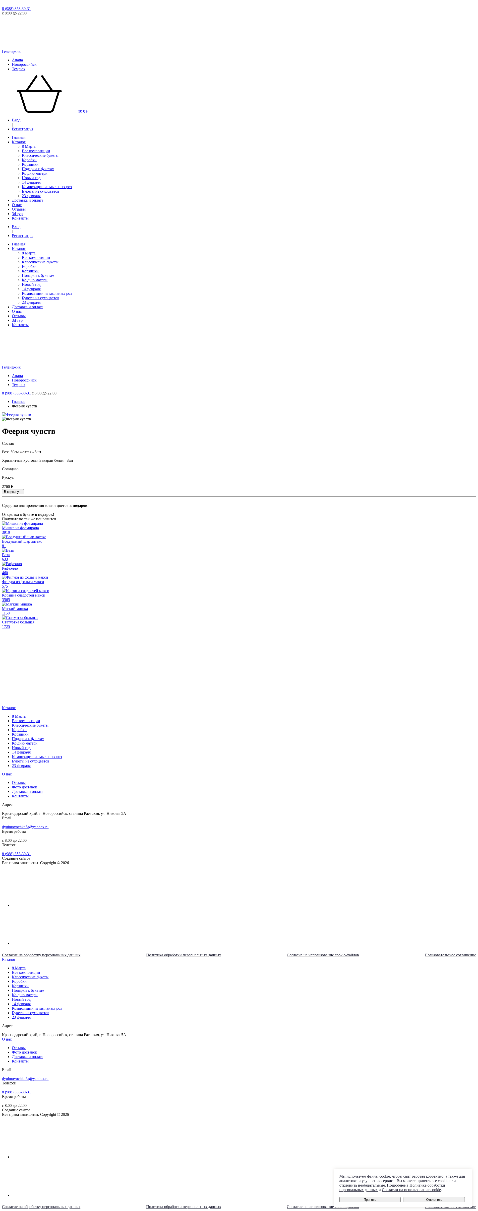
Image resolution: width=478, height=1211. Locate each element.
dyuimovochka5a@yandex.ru (25, 827)
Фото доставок (24, 787)
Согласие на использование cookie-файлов (323, 955)
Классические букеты (40, 155)
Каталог (19, 142)
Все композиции (36, 151)
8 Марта (29, 146)
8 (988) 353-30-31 (16, 8)
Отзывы (19, 209)
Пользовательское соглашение (450, 955)
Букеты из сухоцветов (40, 191)
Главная (18, 137)
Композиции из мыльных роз (47, 187)
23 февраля (31, 196)
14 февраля (31, 182)
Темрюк (18, 69)
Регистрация (22, 129)
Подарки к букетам (38, 169)
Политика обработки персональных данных (183, 955)
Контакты (20, 218)
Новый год (31, 178)
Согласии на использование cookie (411, 1190)
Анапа (17, 60)
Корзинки (30, 164)
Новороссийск (24, 64)
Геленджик (12, 51)
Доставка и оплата (27, 200)
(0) (82, 111)
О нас (17, 205)
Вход (16, 120)
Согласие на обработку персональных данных (41, 955)
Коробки (29, 160)
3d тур (17, 214)
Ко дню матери (35, 173)
